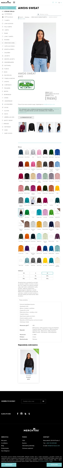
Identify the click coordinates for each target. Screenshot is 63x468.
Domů (21, 17)
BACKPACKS (8, 75)
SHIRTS (6, 30)
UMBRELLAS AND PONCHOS (10, 117)
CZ (59, 2)
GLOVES (6, 110)
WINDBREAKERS (9, 62)
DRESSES (6, 123)
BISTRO (6, 91)
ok (43, 401)
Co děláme (4, 443)
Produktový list (27, 117)
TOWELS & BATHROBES (10, 78)
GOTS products (8, 17)
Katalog (27, 17)
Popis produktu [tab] (23, 300)
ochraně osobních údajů (45, 461)
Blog (2, 445)
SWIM (6, 130)
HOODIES (6, 39)
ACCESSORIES (8, 104)
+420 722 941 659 (51, 443)
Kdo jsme (4, 440)
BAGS (5, 72)
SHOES (6, 98)
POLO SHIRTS (8, 27)
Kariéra (24, 443)
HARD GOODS (8, 133)
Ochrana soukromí (27, 448)
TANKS (6, 33)
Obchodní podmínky (28, 445)
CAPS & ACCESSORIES (10, 46)
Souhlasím (54, 464)
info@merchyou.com (49, 104)
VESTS (6, 114)
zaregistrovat (22, 112)
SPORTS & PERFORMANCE (10, 49)
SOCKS (6, 107)
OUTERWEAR (8, 14)
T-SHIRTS (7, 20)
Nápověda (22, 18)
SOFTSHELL (7, 65)
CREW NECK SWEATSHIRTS (10, 43)
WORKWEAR (7, 94)
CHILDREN (7, 52)
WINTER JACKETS (9, 59)
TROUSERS (7, 88)
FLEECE (6, 69)
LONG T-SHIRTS (8, 36)
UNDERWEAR (8, 101)
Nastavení (8, 464)
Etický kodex (5, 448)
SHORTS (6, 81)
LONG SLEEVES (8, 23)
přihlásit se (56, 109)
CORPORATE (7, 85)
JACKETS (7, 56)
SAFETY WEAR (8, 120)
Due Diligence (5, 451)
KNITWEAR (7, 127)
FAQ (23, 440)
